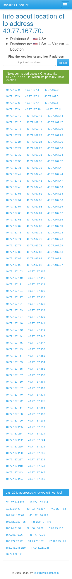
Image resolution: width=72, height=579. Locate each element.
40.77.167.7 (32, 102)
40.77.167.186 (36, 407)
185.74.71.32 (13, 528)
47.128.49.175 (57, 541)
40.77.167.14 (55, 115)
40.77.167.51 (13, 193)
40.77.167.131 (14, 304)
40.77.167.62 (55, 213)
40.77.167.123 (36, 284)
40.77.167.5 (51, 96)
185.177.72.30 (36, 534)
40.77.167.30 (55, 148)
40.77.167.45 (13, 180)
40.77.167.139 (36, 316)
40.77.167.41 (55, 167)
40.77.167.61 (34, 213)
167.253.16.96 (14, 534)
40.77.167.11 (53, 109)
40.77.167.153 (14, 362)
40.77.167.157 (14, 375)
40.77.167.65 (55, 219)
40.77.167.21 (13, 135)
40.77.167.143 (36, 329)
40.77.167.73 (55, 232)
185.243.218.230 (16, 547)
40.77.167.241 (36, 466)
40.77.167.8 (51, 102)
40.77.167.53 (55, 193)
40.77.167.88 (13, 258)
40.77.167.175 (36, 401)
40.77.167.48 (13, 187)
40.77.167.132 (36, 304)
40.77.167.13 (34, 115)
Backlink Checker (15, 4)
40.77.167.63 (13, 219)
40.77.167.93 (13, 265)
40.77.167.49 (34, 187)
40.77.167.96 (34, 265)
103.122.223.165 (16, 521)
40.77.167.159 (14, 381)
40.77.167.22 (34, 135)
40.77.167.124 (14, 291)
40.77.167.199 (14, 420)
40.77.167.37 (55, 161)
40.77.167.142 (14, 329)
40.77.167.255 (36, 479)
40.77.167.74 (13, 239)
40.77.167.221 (36, 433)
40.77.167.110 (14, 278)
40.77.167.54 (13, 200)
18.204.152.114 (39, 502)
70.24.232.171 (14, 554)
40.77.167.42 (13, 174)
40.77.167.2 (51, 90)
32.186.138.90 (35, 528)
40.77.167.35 (13, 161)
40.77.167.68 (34, 226)
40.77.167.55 (34, 200)
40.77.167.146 (14, 342)
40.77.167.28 (34, 148)
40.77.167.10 (33, 109)
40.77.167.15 (13, 122)
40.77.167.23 (55, 135)
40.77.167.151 (14, 355)
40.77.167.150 (36, 349)
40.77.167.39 (34, 167)
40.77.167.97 (55, 265)
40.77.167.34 (55, 154)
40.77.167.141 (36, 323)
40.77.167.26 (55, 141)
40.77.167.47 (55, 180)
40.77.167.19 (34, 128)
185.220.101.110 (41, 521)
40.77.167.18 (13, 128)
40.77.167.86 (55, 252)
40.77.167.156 (36, 368)
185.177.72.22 (14, 541)
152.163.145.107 (35, 508)
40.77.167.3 (13, 96)
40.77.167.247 (36, 472)
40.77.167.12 (13, 115)
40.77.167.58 (34, 206)
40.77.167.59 (55, 206)
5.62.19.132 (56, 528)
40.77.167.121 (14, 284)
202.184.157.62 (15, 515)
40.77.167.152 (36, 355)
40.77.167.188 (14, 414)
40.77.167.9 (13, 109)
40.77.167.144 (14, 336)
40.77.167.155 (14, 368)
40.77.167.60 (13, 213)
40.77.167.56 (55, 200)
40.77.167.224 (36, 440)
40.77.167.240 (14, 466)
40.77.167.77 (13, 245)
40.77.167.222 (14, 440)
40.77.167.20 (55, 128)
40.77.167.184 (14, 407)
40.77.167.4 (32, 96)
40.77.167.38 (13, 167)
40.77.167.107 (36, 271)
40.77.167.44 (55, 174)
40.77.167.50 (55, 187)
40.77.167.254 (14, 479)
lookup (63, 62)
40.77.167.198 (36, 414)
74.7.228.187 (36, 541)
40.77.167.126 (36, 291)
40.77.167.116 (36, 278)
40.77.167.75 (34, 239)
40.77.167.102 (14, 271)
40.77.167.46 (34, 180)
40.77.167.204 (36, 420)
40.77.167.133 (14, 310)
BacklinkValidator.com (46, 573)
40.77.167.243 (14, 472)
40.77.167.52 (34, 193)
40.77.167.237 (14, 459)
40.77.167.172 (14, 401)
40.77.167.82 (34, 252)
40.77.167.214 (14, 433)
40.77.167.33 (34, 154)
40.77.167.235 (36, 453)
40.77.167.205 (14, 427)
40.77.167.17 (55, 122)
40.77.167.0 (13, 90)
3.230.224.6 (13, 508)
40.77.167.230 (14, 453)
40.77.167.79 (55, 245)
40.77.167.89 (34, 258)
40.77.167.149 (14, 349)
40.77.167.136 (36, 310)
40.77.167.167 (14, 388)
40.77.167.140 (14, 323)
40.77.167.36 (34, 161)
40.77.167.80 (13, 252)
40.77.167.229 (36, 446)
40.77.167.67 (13, 226)
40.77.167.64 (34, 219)
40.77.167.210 (36, 427)
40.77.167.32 (13, 154)
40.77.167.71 (13, 232)
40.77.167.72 (34, 232)
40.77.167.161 (36, 381)
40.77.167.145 (36, 336)
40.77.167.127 (14, 297)
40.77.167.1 (32, 90)
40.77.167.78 (34, 245)
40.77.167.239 (36, 459)
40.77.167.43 (34, 174)
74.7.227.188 (58, 508)
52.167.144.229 (15, 502)
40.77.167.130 (36, 297)
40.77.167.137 (14, 316)
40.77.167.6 (13, 102)
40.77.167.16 (34, 122)
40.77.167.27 (13, 148)
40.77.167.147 (36, 342)
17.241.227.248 (40, 547)
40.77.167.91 (55, 258)
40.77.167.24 (13, 141)
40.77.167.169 (36, 388)
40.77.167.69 (55, 226)
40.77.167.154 (36, 362)
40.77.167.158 (36, 375)
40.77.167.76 (55, 239)
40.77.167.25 (34, 141)
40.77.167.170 (14, 394)
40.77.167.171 (36, 394)
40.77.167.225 (14, 446)
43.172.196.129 (39, 515)
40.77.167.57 (13, 206)
